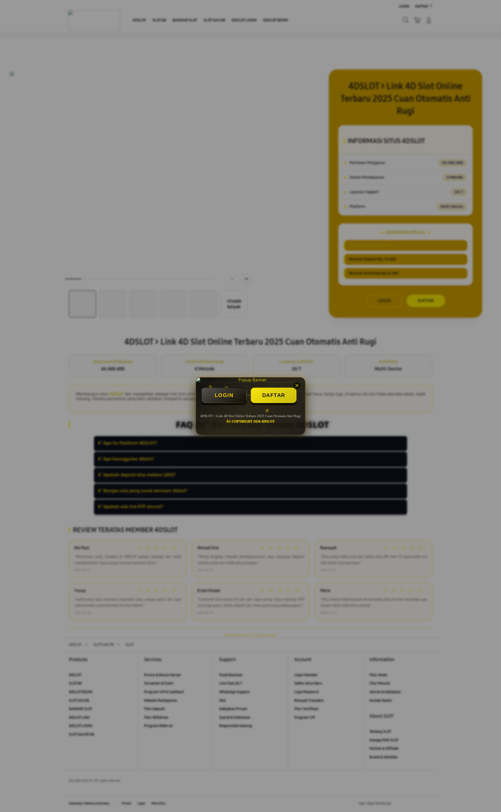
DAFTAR (273, 395)
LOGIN (224, 395)
